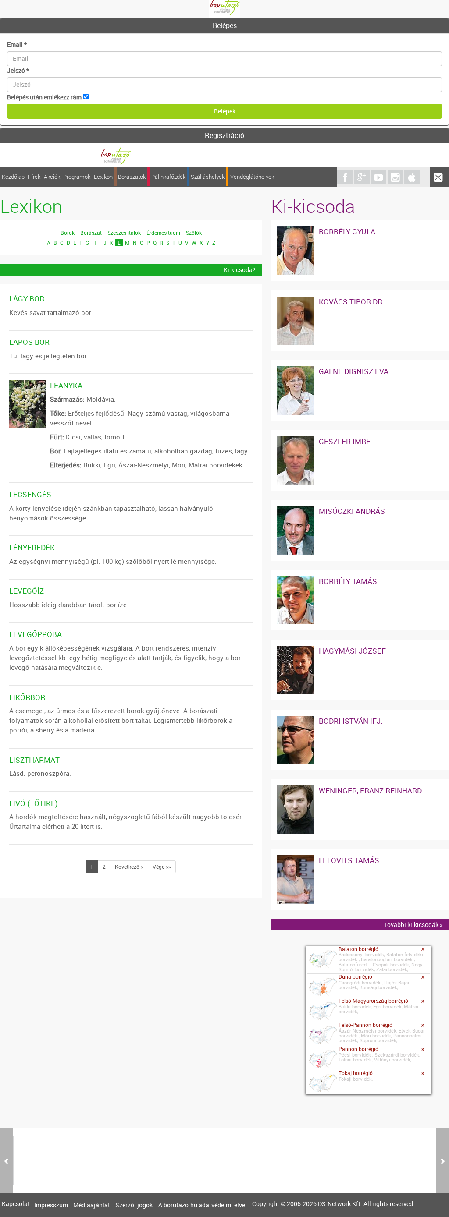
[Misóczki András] (295, 510)
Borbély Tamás (348, 581)
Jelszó (18, 70)
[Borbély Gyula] (295, 230)
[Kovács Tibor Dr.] (295, 301)
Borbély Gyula (347, 231)
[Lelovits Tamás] (295, 859)
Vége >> (162, 866)
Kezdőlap (13, 176)
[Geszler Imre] (295, 440)
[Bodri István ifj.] (295, 720)
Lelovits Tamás (349, 860)
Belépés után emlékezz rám (44, 97)
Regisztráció (224, 135)
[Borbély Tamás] (295, 580)
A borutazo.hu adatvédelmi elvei (202, 1205)
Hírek (34, 176)
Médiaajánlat (91, 1205)
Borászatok (132, 176)
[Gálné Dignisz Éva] (295, 370)
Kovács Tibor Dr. (352, 302)
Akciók (52, 176)
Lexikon (103, 176)
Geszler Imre (345, 441)
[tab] (224, 25)
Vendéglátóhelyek (252, 176)
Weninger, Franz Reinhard (370, 790)
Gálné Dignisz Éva (353, 371)
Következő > (129, 866)
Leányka (66, 385)
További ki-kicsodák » (413, 924)
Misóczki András (352, 511)
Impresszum (51, 1205)
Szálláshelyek (207, 176)
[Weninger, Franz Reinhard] (295, 789)
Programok (76, 176)
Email (17, 44)
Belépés (225, 25)
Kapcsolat (16, 1204)
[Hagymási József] (295, 650)
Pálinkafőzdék (168, 176)
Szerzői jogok (134, 1205)
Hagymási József (352, 651)
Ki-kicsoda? (240, 269)
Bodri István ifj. (351, 721)
